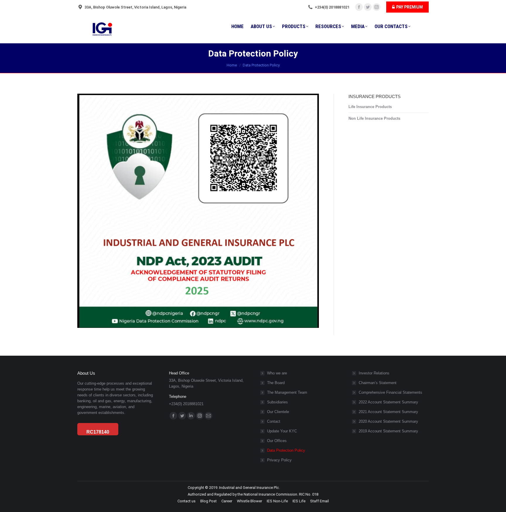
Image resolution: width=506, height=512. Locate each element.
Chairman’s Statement (377, 383)
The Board (276, 383)
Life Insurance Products (370, 107)
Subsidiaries (277, 402)
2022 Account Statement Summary (388, 402)
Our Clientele (278, 412)
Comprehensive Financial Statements (390, 392)
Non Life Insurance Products (374, 118)
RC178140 (97, 431)
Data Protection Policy (286, 450)
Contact (273, 421)
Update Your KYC (282, 431)
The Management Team (287, 392)
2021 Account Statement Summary (388, 412)
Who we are (277, 373)
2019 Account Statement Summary (388, 431)
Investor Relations (374, 373)
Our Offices (277, 441)
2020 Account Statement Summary (388, 421)
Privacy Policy (279, 460)
